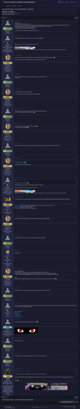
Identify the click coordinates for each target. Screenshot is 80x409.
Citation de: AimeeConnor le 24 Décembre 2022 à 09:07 (24, 371)
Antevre (8, 309)
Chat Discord (17, 208)
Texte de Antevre (17, 315)
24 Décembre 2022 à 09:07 (18, 353)
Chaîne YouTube (17, 206)
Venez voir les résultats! (18, 316)
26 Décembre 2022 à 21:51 (18, 368)
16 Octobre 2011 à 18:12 (18, 143)
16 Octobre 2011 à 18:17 (18, 196)
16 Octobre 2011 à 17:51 (18, 20)
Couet (8, 61)
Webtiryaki (9, 406)
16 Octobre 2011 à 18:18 (18, 216)
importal (8, 325)
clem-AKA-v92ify (8, 41)
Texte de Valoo (17, 313)
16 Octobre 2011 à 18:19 (18, 235)
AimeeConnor (8, 344)
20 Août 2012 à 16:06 (18, 319)
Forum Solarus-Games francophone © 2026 (69, 406)
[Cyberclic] (7, 262)
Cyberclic (8, 256)
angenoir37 (8, 374)
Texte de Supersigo (18, 314)
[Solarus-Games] (7, 210)
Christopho (8, 202)
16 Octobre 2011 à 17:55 (18, 74)
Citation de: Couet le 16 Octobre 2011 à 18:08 (23, 161)
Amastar (8, 26)
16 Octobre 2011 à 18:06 (18, 108)
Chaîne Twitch (17, 205)
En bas (3, 17)
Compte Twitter (17, 207)
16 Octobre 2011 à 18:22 (18, 268)
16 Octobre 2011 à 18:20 (18, 250)
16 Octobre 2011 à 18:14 (18, 177)
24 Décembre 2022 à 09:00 (18, 338)
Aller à (59, 401)
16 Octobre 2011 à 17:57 (18, 89)
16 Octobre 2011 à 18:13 (18, 158)
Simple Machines (12, 407)
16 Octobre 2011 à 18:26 (18, 287)
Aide (74, 407)
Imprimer (76, 17)
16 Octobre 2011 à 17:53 (18, 35)
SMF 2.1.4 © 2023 (7, 407)
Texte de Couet (17, 312)
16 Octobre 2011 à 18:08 (18, 123)
